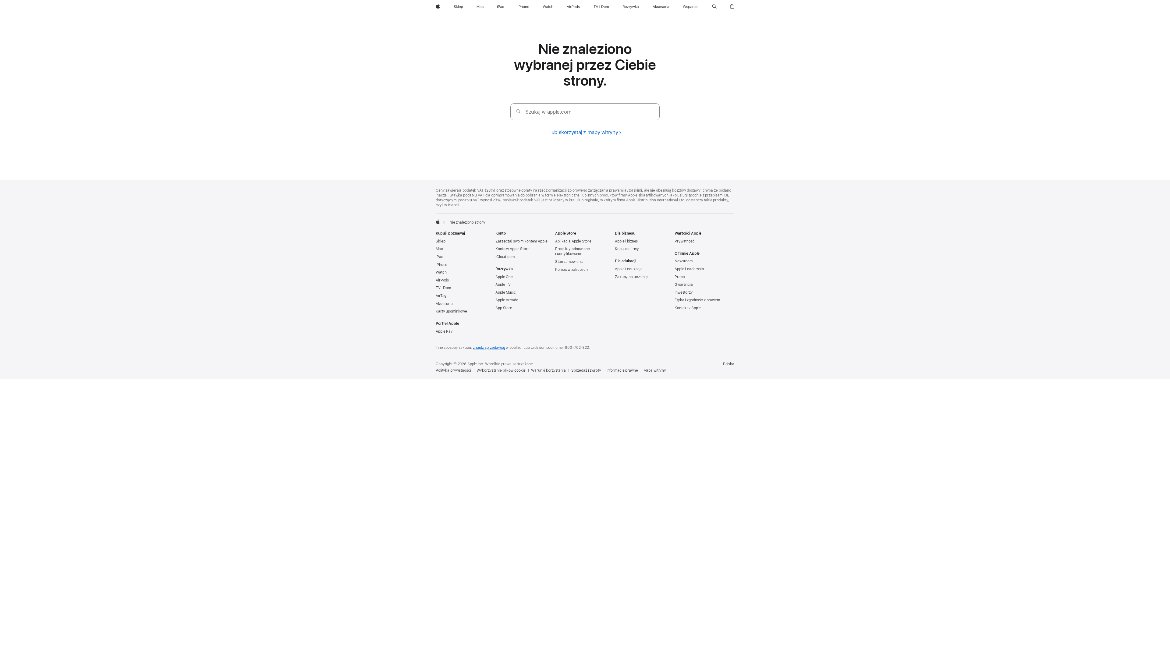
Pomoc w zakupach (571, 269)
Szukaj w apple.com (548, 112)
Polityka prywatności (453, 370)
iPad (439, 257)
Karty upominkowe (451, 311)
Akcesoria (444, 304)
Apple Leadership (689, 269)
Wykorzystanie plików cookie (501, 370)
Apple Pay (444, 331)
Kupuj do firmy (627, 249)
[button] (714, 6)
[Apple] (438, 222)
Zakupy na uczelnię (631, 277)
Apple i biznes (626, 241)
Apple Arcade (506, 300)
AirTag (441, 296)
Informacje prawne (622, 370)
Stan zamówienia (569, 262)
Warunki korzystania (548, 370)
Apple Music (505, 292)
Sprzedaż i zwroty (586, 370)
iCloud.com (505, 257)
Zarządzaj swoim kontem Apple (521, 241)
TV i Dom (443, 288)
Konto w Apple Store (512, 249)
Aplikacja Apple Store (573, 241)
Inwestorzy (684, 292)
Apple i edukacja (629, 269)
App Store (503, 308)
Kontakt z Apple (688, 308)
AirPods (442, 280)
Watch (441, 272)
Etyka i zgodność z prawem (697, 300)
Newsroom (684, 261)
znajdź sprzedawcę (489, 347)
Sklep (440, 241)
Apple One (504, 277)
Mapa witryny (655, 370)
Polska (728, 364)
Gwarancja (684, 284)
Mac (439, 249)
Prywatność (685, 241)
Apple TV (503, 284)
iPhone (441, 265)
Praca (680, 277)
